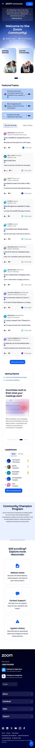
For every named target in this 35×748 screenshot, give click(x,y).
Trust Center (15, 733)
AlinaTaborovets (12, 247)
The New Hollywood (13, 292)
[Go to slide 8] (27, 440)
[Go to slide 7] (23, 440)
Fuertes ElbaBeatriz (13, 338)
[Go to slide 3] (13, 440)
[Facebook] (24, 728)
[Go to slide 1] (8, 440)
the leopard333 (17, 478)
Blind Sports (11, 132)
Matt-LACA (10, 155)
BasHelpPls (15, 472)
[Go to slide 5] (18, 440)
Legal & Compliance (23, 735)
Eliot (13, 484)
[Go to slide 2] (10, 440)
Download (7, 701)
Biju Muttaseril (11, 269)
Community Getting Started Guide (16, 377)
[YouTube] (15, 728)
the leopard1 (16, 460)
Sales (5, 709)
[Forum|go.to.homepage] (14, 4)
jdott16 (14, 466)
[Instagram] (20, 728)
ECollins (9, 201)
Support (6, 716)
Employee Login (16, 738)
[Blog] (3, 728)
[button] (31, 743)
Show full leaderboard (13, 490)
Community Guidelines (12, 380)
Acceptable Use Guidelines (9, 735)
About (5, 694)
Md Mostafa (11, 315)
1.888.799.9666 (8, 664)
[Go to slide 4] (15, 440)
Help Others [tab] (27, 125)
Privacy (8, 733)
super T (9, 178)
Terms (3, 733)
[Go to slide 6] (20, 440)
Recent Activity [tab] (10, 125)
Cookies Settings (6, 738)
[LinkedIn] (7, 728)
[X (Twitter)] (11, 728)
